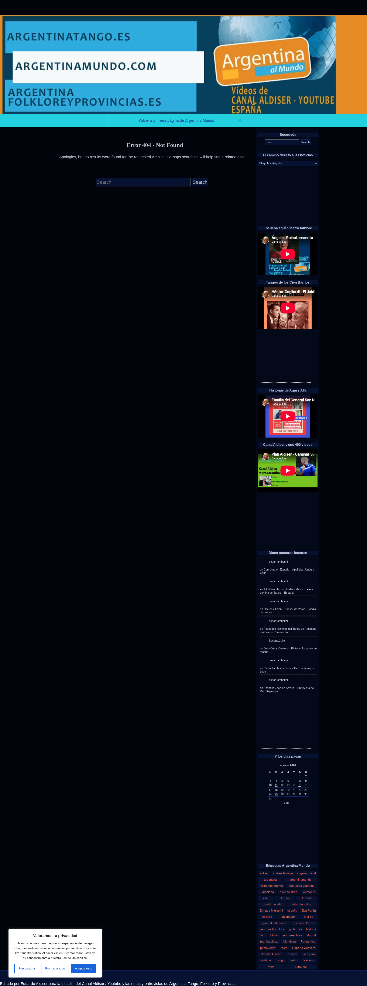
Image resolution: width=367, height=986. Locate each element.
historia (311, 929)
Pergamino (308, 941)
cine (266, 898)
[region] (55, 953)
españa (292, 910)
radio (284, 948)
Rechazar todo (55, 968)
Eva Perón (309, 910)
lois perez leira (292, 935)
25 (276, 794)
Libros (274, 935)
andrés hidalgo (283, 873)
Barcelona (267, 892)
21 (293, 790)
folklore (267, 916)
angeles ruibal (306, 873)
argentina (270, 879)
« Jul (286, 802)
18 (276, 790)
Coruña (285, 898)
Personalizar (26, 968)
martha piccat (269, 941)
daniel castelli (272, 904)
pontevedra (267, 948)
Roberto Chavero (303, 948)
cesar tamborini (278, 561)
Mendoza (289, 941)
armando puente (272, 885)
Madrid (311, 935)
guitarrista (295, 929)
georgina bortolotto (272, 929)
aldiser (264, 873)
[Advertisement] (284, 193)
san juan (309, 954)
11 (276, 785)
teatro (294, 960)
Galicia (308, 916)
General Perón (304, 923)
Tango (280, 960)
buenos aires (288, 892)
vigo (271, 966)
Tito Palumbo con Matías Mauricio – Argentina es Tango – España (286, 591)
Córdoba (306, 898)
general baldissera (274, 923)
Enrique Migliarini (271, 910)
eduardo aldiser (302, 904)
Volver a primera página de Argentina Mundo (176, 120)
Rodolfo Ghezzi (271, 954)
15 (299, 785)
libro (262, 935)
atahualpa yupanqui (302, 885)
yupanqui (301, 966)
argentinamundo (300, 879)
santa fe (265, 960)
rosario (292, 954)
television (309, 960)
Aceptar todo (83, 968)
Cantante (309, 892)
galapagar (288, 916)
